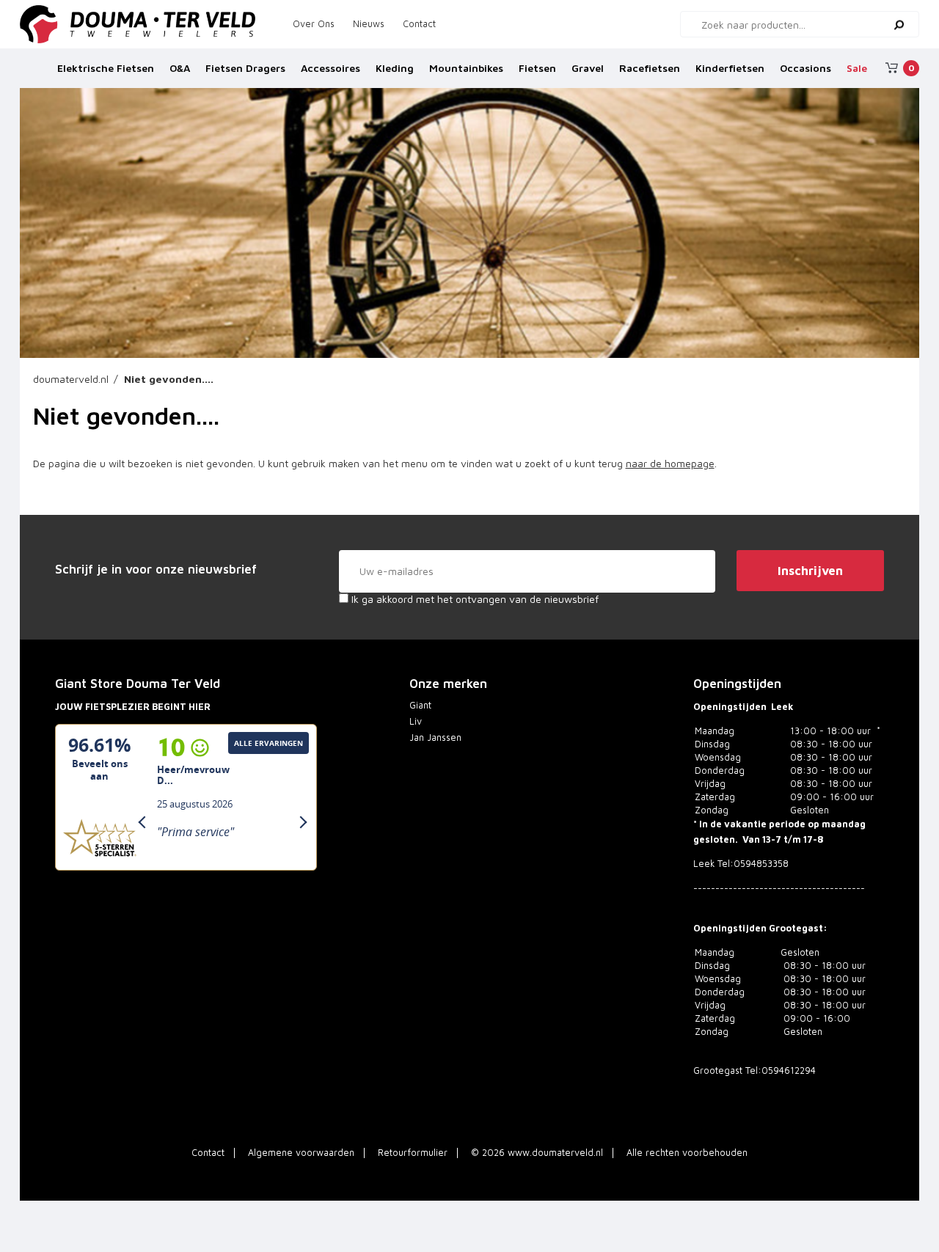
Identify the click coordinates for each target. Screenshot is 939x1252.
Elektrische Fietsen (105, 68)
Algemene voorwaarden (301, 1152)
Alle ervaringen (268, 743)
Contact (419, 23)
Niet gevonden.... (168, 379)
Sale (857, 68)
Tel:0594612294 (780, 1070)
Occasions (805, 68)
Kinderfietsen (729, 68)
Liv (415, 721)
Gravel (587, 68)
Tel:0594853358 (753, 863)
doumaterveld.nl (71, 379)
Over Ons (314, 23)
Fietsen (537, 68)
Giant (420, 705)
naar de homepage (670, 463)
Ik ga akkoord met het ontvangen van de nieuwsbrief (473, 599)
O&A (179, 68)
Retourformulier (412, 1152)
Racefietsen (649, 68)
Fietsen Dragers (245, 68)
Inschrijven (810, 570)
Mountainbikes (466, 68)
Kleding (395, 68)
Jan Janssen (435, 737)
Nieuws (368, 23)
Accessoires (330, 68)
